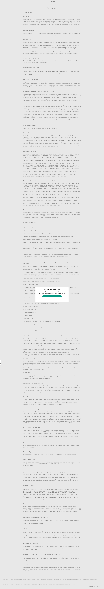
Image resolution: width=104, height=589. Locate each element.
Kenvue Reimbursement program (52, 296)
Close (52, 298)
